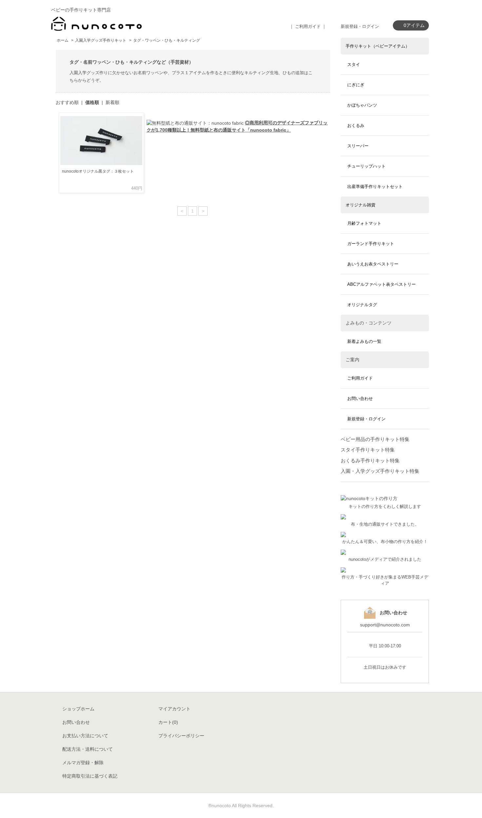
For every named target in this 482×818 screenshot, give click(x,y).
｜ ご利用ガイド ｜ (308, 26)
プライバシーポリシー (181, 735)
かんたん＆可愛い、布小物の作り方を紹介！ (385, 541)
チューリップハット (366, 166)
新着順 (112, 102)
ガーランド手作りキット (370, 243)
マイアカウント (174, 708)
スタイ (353, 64)
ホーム (63, 40)
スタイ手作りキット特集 (368, 449)
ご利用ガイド (360, 378)
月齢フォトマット (364, 223)
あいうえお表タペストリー (372, 264)
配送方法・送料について (87, 749)
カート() (168, 722)
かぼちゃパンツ (362, 105)
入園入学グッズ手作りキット (100, 40)
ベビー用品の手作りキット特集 (375, 439)
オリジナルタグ (362, 304)
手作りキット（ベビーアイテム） (378, 46)
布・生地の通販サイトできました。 (385, 524)
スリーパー (358, 145)
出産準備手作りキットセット (375, 186)
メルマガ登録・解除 (83, 762)
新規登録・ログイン (360, 26)
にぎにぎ (355, 84)
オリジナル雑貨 (360, 204)
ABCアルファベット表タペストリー (381, 284)
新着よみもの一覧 (364, 341)
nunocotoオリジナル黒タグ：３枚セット (98, 171)
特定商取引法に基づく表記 (89, 776)
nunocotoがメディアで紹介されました (385, 559)
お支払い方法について (85, 735)
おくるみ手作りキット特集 (370, 460)
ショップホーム (78, 708)
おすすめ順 (67, 102)
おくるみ (355, 125)
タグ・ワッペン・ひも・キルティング (166, 40)
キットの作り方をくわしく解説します (385, 506)
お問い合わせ (360, 398)
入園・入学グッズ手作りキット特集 (380, 471)
